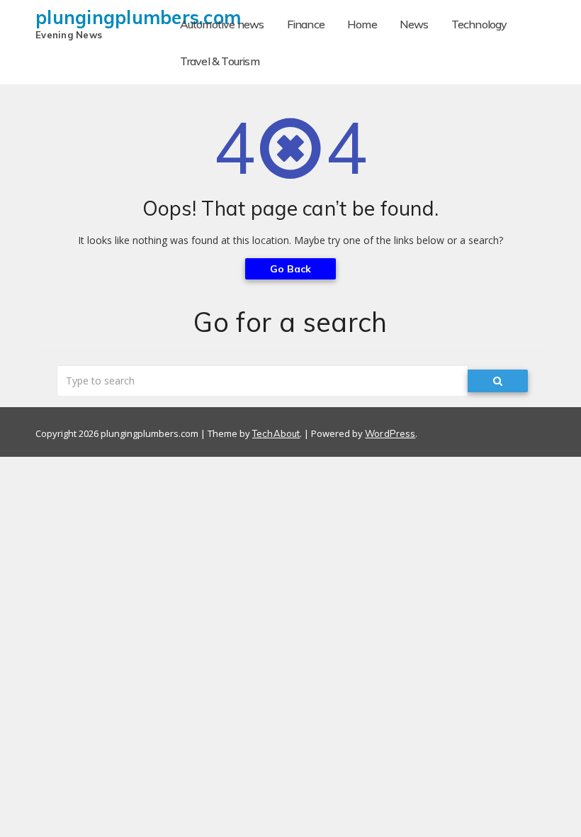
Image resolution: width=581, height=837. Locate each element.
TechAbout (276, 433)
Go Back (291, 268)
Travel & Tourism (219, 61)
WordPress (390, 433)
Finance (306, 24)
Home (362, 24)
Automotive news (222, 24)
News (414, 24)
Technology (479, 24)
